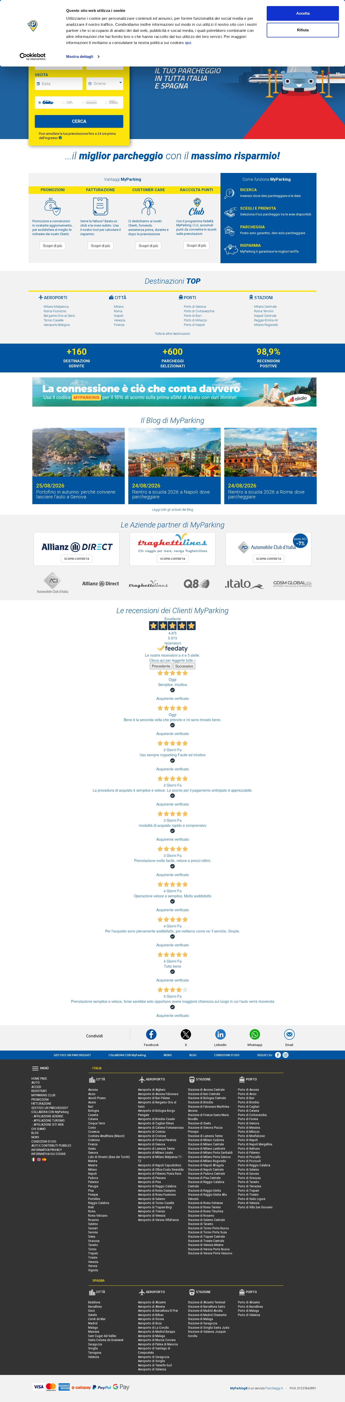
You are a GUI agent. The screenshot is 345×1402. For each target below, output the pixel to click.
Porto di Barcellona (250, 1306)
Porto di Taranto (248, 1182)
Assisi (92, 1102)
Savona (93, 1232)
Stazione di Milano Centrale (206, 1144)
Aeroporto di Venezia (151, 1215)
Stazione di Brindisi (200, 1102)
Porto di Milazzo (195, 320)
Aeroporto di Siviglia (151, 1361)
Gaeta (92, 1148)
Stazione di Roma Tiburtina (205, 1211)
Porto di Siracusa (249, 1178)
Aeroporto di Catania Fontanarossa (161, 1127)
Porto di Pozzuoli (249, 1161)
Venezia (119, 320)
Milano (119, 306)
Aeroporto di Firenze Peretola (157, 1140)
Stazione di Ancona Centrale (206, 1090)
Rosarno (93, 1220)
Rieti (91, 1207)
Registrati (39, 1091)
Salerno (93, 1224)
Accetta (303, 13)
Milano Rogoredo (266, 325)
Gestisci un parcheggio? (72, 1055)
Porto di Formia (248, 1119)
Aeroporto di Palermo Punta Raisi (159, 1173)
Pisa (91, 1190)
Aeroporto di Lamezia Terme (156, 1148)
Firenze (119, 325)
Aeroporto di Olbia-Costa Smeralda (161, 1169)
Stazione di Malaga (200, 1319)
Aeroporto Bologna (57, 325)
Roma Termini (264, 311)
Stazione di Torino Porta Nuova (208, 1228)
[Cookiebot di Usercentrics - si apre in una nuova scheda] (33, 56)
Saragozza (95, 1344)
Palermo (93, 1182)
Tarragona (94, 1352)
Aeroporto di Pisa (149, 1182)
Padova (93, 1178)
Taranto (93, 1245)
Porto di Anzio (247, 1094)
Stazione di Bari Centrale (204, 1094)
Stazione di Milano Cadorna (206, 1140)
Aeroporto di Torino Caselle (156, 1203)
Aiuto (35, 1082)
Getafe (92, 1315)
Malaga (93, 1327)
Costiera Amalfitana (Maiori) (106, 1136)
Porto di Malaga (248, 1310)
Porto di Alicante (249, 1302)
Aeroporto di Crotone (152, 1136)
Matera (92, 1161)
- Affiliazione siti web (47, 1124)
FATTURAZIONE (41, 1103)
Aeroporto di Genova (151, 1144)
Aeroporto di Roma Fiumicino (157, 1194)
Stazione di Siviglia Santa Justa (208, 1327)
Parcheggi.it (274, 1388)
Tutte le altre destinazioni (172, 334)
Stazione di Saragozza (202, 1323)
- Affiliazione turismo (48, 1120)
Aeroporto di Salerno (151, 1199)
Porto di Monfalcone (251, 1136)
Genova (93, 1152)
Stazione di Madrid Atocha (205, 1310)
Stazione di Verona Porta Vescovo (210, 1253)
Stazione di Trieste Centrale (206, 1241)
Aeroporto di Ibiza (150, 1323)
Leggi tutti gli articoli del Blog (172, 509)
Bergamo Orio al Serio (59, 316)
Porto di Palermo (249, 1152)
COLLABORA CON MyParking (127, 1055)
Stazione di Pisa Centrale (204, 1178)
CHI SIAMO (38, 1129)
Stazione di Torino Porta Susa (207, 1232)
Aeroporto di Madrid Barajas (156, 1331)
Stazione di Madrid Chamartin (207, 1315)
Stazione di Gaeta (199, 1123)
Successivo (184, 666)
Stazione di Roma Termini (204, 1207)
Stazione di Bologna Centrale (207, 1098)
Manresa (93, 1331)
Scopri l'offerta (76, 558)
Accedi (36, 1087)
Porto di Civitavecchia (199, 311)
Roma (118, 311)
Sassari (93, 1228)
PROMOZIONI (40, 1099)
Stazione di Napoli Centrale (206, 1169)
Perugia (93, 1186)
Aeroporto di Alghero (151, 1090)
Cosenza (94, 1131)
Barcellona (95, 1306)
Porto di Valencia (249, 1315)
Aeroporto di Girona (151, 1319)
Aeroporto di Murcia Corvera (157, 1340)
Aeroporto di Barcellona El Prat (158, 1310)
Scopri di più (52, 246)
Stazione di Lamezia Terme (205, 1136)
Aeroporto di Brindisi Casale (156, 1119)
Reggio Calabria (98, 1203)
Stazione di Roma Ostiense (205, 1203)
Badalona (94, 1302)
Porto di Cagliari (248, 1106)
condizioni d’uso (226, 1055)
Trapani (93, 1253)
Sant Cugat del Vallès (102, 1336)
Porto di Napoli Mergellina (255, 1144)
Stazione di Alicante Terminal (206, 1302)
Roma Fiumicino (55, 311)
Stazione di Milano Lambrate (206, 1148)
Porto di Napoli (194, 325)
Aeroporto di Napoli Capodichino (159, 1165)
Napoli (118, 316)
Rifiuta (303, 30)
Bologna (93, 1110)
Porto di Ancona (248, 1090)
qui (188, 42)
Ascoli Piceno (97, 1098)
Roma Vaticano (98, 1215)
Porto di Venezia (248, 1203)
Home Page (39, 1078)
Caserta (93, 1115)
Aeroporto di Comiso (151, 1131)
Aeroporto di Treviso (151, 1211)
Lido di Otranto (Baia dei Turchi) (109, 1157)
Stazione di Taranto (200, 1224)
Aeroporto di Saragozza (153, 1357)
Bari (90, 1106)
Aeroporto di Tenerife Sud (155, 1365)
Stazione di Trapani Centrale (206, 1236)
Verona (92, 1266)
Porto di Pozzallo (249, 1157)
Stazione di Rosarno (201, 1215)
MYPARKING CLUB (43, 1095)
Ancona (93, 1090)
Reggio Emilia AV (266, 320)
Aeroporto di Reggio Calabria (157, 1186)
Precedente (161, 666)
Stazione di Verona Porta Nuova (209, 1249)
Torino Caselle (53, 320)
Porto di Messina (249, 1127)
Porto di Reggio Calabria (254, 1165)
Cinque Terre (96, 1123)
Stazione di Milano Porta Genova (209, 1157)
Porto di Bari (193, 316)
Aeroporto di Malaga (151, 1336)
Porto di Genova (195, 306)
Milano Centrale (265, 306)
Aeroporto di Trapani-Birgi (155, 1207)
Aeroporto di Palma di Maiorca (158, 1344)
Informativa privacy (46, 1150)
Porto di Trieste (248, 1194)
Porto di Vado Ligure (251, 1199)
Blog (192, 1055)
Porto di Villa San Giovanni (255, 1207)
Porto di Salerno (248, 1169)
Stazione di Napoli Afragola (206, 1165)
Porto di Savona (248, 1173)
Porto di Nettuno (249, 1148)
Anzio (91, 1094)
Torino (92, 1249)
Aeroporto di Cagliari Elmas (156, 1123)
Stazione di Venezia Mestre (205, 1245)
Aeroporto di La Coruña (153, 1327)
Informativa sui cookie (48, 1154)
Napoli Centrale (265, 316)
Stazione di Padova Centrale (206, 1173)
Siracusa (94, 1241)
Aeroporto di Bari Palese (154, 1098)
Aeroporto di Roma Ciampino (157, 1190)
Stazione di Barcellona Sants (206, 1306)
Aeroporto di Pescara (152, 1178)
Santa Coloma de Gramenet (106, 1340)
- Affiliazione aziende (47, 1116)
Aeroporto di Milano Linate (155, 1152)
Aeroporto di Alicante (152, 1302)
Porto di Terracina (249, 1186)
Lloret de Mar (97, 1319)
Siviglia (93, 1348)
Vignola (93, 1270)
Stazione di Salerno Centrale (206, 1220)
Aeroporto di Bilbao (151, 1315)
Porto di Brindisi (248, 1102)
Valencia (93, 1357)
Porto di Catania (248, 1110)
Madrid (92, 1323)
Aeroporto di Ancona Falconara (158, 1094)
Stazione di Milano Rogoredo (207, 1161)
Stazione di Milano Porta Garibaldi (210, 1152)
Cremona (94, 1140)
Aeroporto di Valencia (152, 1369)
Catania (93, 1119)
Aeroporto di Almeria (151, 1306)
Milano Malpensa (56, 306)
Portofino (94, 1199)
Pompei (93, 1194)
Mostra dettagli (79, 56)
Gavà (91, 1310)
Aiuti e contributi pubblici (51, 1145)
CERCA (79, 121)
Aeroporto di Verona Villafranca (158, 1220)
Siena (91, 1236)
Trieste (92, 1257)
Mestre (92, 1165)
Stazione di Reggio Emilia (204, 1190)
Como (92, 1127)
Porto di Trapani (248, 1190)
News (168, 1055)
